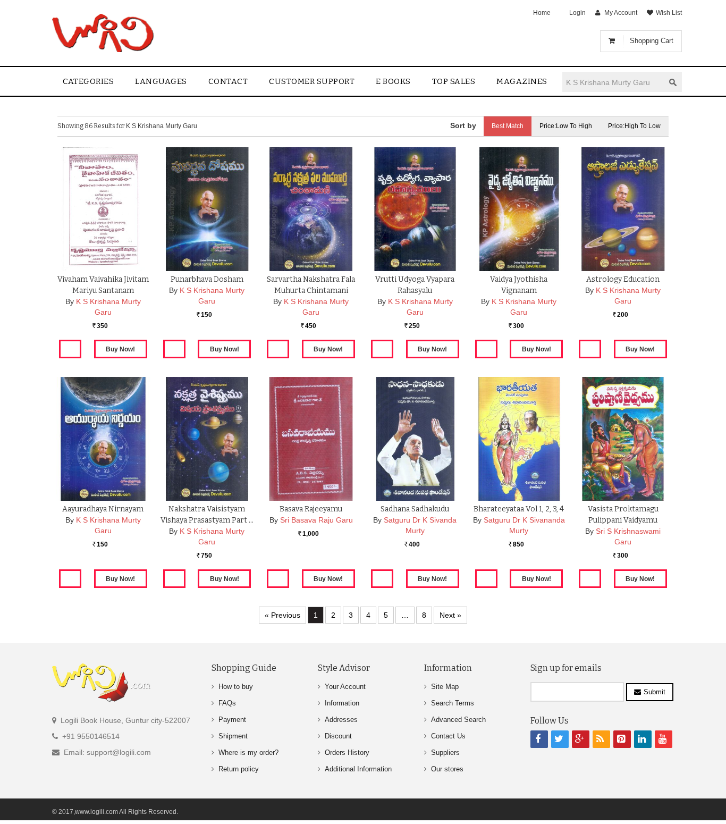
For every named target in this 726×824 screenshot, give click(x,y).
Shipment (233, 736)
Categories (88, 81)
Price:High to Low (634, 126)
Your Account (345, 687)
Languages (161, 81)
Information (342, 703)
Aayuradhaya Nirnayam (102, 509)
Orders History (347, 752)
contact (228, 81)
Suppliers (445, 752)
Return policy (238, 769)
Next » (450, 615)
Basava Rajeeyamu (311, 509)
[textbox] (613, 82)
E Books (393, 81)
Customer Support (311, 81)
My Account (620, 12)
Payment (232, 720)
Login (577, 12)
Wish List (669, 12)
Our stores (447, 769)
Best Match (508, 126)
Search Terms (452, 703)
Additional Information (358, 769)
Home (542, 12)
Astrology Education (623, 279)
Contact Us (448, 736)
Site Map (445, 687)
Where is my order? (248, 752)
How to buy (235, 687)
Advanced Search (458, 720)
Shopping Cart (651, 41)
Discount (338, 736)
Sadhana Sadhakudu (415, 509)
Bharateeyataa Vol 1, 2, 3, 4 (519, 509)
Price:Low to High (565, 126)
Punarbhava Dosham (207, 279)
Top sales (454, 81)
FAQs (227, 703)
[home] (104, 33)
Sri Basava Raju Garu (316, 520)
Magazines (521, 81)
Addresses (341, 720)
